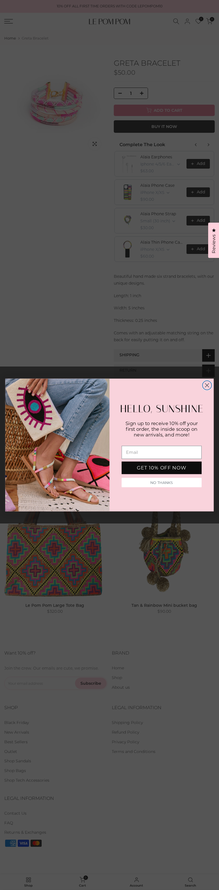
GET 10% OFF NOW (161, 468)
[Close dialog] (207, 385)
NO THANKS (161, 482)
